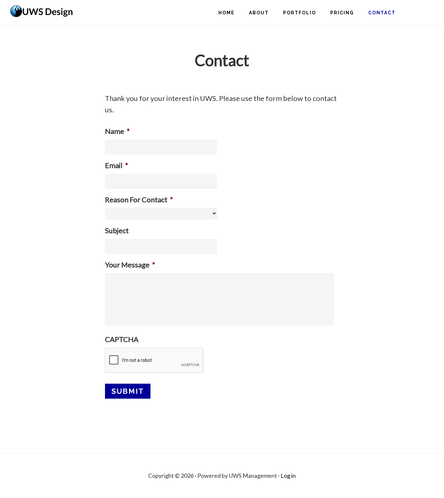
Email (116, 165)
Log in (288, 475)
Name (117, 131)
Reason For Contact (139, 199)
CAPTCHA (121, 339)
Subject (117, 230)
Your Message (130, 264)
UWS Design (42, 11)
